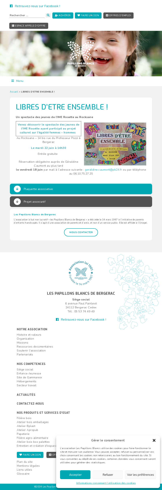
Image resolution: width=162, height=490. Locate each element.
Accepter (75, 475)
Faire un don (89, 15)
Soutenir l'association (31, 350)
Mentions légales (28, 466)
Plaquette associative (38, 189)
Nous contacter (81, 232)
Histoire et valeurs (29, 335)
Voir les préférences (140, 475)
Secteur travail (27, 385)
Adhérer (64, 15)
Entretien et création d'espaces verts (41, 446)
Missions (22, 343)
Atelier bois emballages (33, 422)
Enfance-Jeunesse (29, 373)
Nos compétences (31, 364)
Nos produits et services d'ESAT (43, 413)
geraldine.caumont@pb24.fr (103, 170)
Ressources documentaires (35, 346)
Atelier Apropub (27, 430)
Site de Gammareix (29, 377)
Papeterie (23, 434)
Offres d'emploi (119, 15)
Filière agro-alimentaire (32, 438)
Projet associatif (35, 202)
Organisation (25, 339)
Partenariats (25, 354)
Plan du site (25, 462)
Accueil (14, 91)
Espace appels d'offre (30, 25)
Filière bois (24, 418)
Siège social (25, 369)
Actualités (26, 395)
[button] (154, 440)
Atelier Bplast (26, 426)
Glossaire (23, 474)
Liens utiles (24, 470)
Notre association (32, 329)
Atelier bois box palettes (33, 442)
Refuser (108, 475)
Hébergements (26, 381)
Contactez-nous (30, 404)
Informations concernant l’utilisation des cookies (106, 483)
